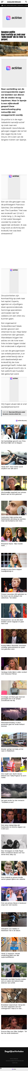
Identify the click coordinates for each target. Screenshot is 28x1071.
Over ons (15, 1062)
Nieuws (4, 5)
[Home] (2, 5)
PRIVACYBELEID (14, 1058)
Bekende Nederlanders (12, 5)
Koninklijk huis (20, 5)
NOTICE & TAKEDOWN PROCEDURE (15, 1060)
